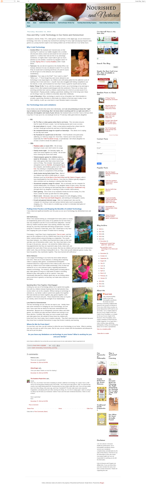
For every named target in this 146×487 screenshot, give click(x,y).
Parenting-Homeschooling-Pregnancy (86, 23)
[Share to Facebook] (57, 345)
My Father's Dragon (74, 177)
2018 (100, 229)
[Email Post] (49, 345)
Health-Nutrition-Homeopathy (47, 23)
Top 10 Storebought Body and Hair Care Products (110, 129)
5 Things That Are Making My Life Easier (111, 98)
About (34, 23)
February (103, 275)
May (101, 268)
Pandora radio (38, 146)
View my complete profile (104, 329)
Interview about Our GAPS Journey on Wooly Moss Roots (110, 107)
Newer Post (30, 408)
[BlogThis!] (54, 345)
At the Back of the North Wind (55, 177)
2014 (100, 239)
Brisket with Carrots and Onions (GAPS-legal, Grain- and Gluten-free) (110, 115)
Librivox (55, 179)
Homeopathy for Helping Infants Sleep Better (111, 208)
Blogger (102, 483)
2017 (100, 231)
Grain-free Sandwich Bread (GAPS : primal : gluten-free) (111, 182)
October (102, 256)
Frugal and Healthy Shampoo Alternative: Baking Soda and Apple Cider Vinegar (111, 200)
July (101, 263)
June (101, 266)
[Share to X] (56, 345)
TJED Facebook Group (50, 138)
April (101, 270)
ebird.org (70, 187)
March (102, 273)
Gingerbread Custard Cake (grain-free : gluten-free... (107, 244)
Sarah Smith (108, 294)
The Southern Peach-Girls (38, 378)
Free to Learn (61, 234)
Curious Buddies (51, 61)
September (103, 258)
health (33, 347)
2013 (100, 281)
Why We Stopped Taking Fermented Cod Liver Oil (111, 173)
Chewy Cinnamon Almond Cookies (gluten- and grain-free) (111, 216)
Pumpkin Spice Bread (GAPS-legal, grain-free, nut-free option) (111, 122)
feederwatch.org (80, 187)
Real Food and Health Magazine (51, 198)
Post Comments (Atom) (41, 411)
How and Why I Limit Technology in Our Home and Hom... (108, 249)
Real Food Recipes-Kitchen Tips (66, 23)
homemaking (39, 347)
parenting (54, 347)
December (103, 241)
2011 (100, 286)
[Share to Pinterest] (59, 345)
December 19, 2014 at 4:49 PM (39, 373)
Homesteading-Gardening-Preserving (109, 23)
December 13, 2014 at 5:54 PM (39, 362)
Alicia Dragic (34, 368)
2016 (100, 234)
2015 (100, 236)
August (102, 261)
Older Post (90, 408)
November (103, 253)
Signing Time (40, 61)
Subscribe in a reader (103, 333)
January (102, 278)
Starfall (49, 165)
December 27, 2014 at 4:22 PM (39, 401)
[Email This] (53, 345)
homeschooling (47, 347)
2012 (100, 283)
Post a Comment (33, 404)
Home (28, 23)
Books (28, 26)
